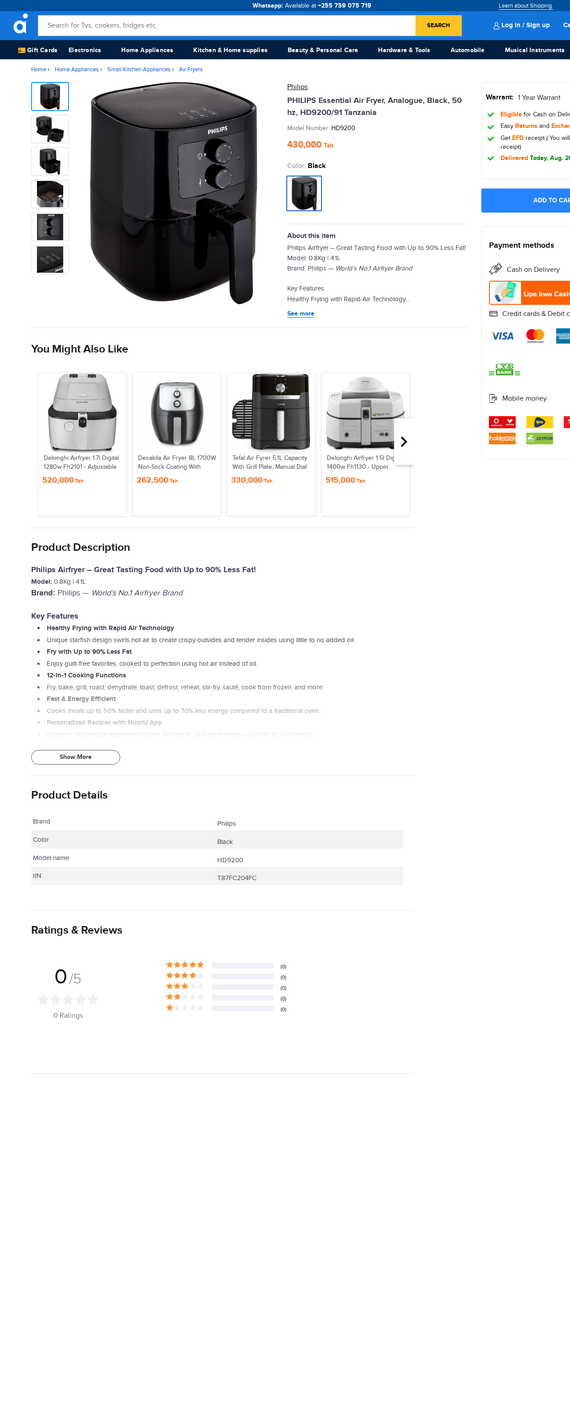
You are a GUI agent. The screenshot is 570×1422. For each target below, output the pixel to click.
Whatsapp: (311, 5)
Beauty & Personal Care (323, 50)
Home (38, 69)
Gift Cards (41, 50)
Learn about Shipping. (526, 5)
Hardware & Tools (404, 50)
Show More (76, 757)
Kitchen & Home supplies (230, 50)
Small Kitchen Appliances (139, 69)
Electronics (85, 50)
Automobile (468, 50)
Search (438, 25)
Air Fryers (191, 69)
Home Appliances (147, 50)
